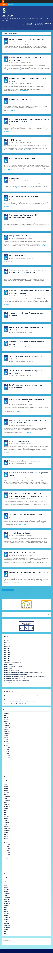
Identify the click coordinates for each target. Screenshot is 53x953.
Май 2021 (6, 838)
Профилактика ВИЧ (8, 668)
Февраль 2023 (7, 796)
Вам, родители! (7, 642)
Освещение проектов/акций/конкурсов (12, 662)
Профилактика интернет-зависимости (12, 670)
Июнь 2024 (6, 763)
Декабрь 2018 (7, 897)
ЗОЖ (5, 644)
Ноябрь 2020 (6, 850)
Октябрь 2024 (7, 755)
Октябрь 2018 (7, 901)
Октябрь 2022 (7, 804)
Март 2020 (6, 867)
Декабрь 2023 (7, 776)
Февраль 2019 (7, 893)
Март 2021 (6, 842)
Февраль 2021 (7, 844)
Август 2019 (6, 881)
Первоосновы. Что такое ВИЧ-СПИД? (23, 197)
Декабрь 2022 (7, 800)
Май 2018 (6, 911)
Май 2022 (6, 814)
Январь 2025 (6, 749)
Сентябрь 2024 (7, 757)
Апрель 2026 (6, 719)
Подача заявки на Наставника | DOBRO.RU (13, 697)
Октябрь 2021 (7, 828)
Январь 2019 (6, 895)
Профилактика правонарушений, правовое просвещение (16, 674)
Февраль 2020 (7, 869)
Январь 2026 (6, 725)
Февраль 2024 (7, 772)
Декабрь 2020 (7, 848)
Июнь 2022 (6, 812)
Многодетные (7, 648)
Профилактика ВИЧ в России (20, 99)
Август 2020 (6, 856)
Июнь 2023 (6, 788)
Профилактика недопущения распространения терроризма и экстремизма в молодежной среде (24, 672)
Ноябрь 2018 (6, 899)
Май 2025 (6, 741)
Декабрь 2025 (7, 727)
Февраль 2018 (7, 917)
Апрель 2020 (6, 864)
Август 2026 (6, 713)
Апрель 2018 (6, 913)
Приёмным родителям (8, 664)
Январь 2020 (6, 871)
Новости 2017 (7, 650)
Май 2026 (6, 717)
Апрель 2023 (6, 792)
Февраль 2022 (7, 820)
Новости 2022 (7, 660)
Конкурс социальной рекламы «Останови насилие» (28, 572)
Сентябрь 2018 (7, 903)
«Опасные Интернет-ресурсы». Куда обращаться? (28, 39)
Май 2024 (6, 766)
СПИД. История (15, 140)
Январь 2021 (6, 846)
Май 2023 (6, 790)
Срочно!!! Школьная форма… (20, 533)
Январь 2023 (6, 798)
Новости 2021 (7, 658)
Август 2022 (6, 808)
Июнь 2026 (6, 715)
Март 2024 (6, 770)
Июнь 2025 (6, 739)
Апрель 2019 (6, 889)
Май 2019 (6, 887)
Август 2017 (6, 929)
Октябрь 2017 (7, 925)
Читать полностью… (10, 48)
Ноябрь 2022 (6, 802)
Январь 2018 (6, 919)
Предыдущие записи (7, 589)
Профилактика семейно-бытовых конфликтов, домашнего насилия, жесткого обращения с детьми (25, 676)
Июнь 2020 (6, 860)
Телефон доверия (8, 684)
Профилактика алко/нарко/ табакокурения (13, 666)
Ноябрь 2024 (6, 753)
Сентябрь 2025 (7, 733)
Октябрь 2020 (7, 852)
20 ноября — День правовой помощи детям (25, 514)
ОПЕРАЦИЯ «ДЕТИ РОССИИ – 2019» (23, 553)
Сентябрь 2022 (7, 806)
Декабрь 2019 (7, 873)
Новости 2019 (31, 41)
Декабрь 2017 (7, 921)
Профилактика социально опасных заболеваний (14, 678)
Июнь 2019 (6, 885)
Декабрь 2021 (7, 824)
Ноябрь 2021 (6, 826)
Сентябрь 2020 (7, 854)
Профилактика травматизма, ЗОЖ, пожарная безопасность (16, 680)
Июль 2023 (6, 786)
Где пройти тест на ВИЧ (18, 236)
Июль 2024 (6, 761)
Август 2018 (6, 905)
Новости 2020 (7, 656)
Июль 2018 (6, 907)
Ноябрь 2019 (6, 875)
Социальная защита (8, 682)
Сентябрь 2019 (7, 879)
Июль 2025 (6, 737)
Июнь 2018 (6, 909)
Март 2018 (6, 915)
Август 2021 (6, 832)
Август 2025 (6, 735)
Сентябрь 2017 (7, 927)
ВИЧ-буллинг (14, 178)
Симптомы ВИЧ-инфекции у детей (22, 158)
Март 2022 (6, 818)
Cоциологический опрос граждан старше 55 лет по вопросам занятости (19, 701)
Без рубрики (6, 640)
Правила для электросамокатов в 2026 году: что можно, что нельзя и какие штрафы (22, 695)
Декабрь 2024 (7, 751)
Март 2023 (6, 794)
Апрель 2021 (6, 840)
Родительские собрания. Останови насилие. (26, 461)
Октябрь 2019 (7, 877)
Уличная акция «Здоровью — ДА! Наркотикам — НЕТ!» (15, 703)
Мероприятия (7, 646)
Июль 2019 (6, 883)
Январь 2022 (6, 822)
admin (12, 41)
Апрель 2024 (6, 768)
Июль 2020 (6, 858)
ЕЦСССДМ (7, 15)
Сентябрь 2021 (7, 830)
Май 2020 (6, 862)
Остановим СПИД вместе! (19, 256)
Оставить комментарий (21, 41)
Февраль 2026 (7, 723)
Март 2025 (6, 745)
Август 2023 (6, 784)
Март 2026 (6, 721)
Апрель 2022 (6, 816)
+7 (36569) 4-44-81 (29, 23)
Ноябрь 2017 (6, 923)
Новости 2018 (7, 652)
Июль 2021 (6, 834)
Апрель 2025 (6, 743)
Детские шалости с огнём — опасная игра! (13, 699)
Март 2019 (6, 891)
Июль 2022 (6, 810)
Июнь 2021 (6, 836)
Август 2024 (6, 759)
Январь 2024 (6, 774)
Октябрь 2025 (7, 731)
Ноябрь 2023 (6, 778)
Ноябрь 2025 (6, 729)
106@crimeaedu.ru (28, 24)
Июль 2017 (6, 931)
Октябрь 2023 (7, 780)
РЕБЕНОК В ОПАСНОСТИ (19, 441)
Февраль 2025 (7, 747)
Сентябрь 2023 (7, 782)
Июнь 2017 (6, 933)
